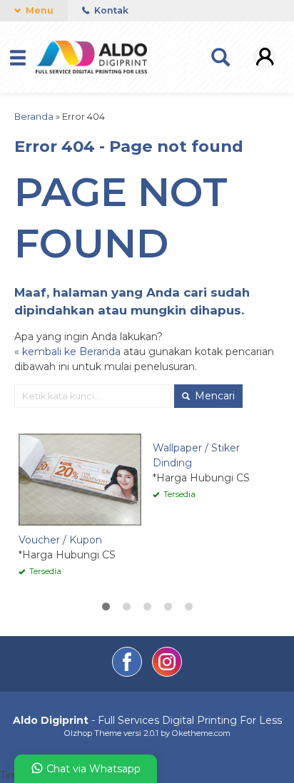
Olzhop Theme (92, 733)
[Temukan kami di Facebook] (128, 673)
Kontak (110, 10)
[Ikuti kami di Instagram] (167, 673)
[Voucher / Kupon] (80, 479)
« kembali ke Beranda (67, 351)
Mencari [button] (213, 395)
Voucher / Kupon (60, 539)
